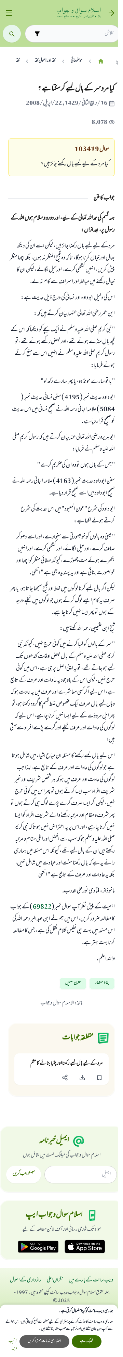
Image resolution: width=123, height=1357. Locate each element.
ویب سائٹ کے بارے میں (91, 1280)
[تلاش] (12, 34)
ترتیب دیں (13, 1345)
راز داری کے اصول (25, 1280)
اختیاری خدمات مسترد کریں (44, 1341)
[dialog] (59, 1331)
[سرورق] (101, 61)
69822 (42, 907)
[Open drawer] (9, 13)
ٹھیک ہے (86, 1341)
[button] (99, 1077)
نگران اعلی (55, 1280)
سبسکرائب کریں (24, 1174)
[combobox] (78, 33)
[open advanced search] (37, 33)
